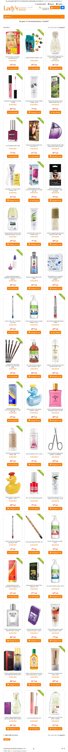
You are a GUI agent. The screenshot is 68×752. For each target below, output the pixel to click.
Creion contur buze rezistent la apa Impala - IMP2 (12, 542)
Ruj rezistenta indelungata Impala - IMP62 (55, 321)
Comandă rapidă (41, 4)
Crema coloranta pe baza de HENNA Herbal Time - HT (55, 101)
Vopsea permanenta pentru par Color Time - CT (34, 145)
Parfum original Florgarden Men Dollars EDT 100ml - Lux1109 (55, 410)
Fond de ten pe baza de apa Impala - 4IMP (13, 454)
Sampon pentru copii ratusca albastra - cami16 (34, 410)
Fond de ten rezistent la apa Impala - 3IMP (55, 674)
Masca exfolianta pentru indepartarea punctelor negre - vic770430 (55, 190)
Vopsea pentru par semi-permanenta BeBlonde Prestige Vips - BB (13, 410)
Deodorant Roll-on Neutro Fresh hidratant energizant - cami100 (13, 233)
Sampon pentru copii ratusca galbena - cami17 (12, 498)
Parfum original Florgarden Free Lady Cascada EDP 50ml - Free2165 (55, 57)
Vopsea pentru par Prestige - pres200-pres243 (13, 57)
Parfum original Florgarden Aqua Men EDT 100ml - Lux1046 (13, 630)
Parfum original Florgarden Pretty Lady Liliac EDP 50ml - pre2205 (55, 145)
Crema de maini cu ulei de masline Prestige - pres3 (34, 101)
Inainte (61, 27)
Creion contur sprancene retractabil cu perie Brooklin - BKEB (12, 366)
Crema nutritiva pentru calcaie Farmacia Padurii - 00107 (55, 630)
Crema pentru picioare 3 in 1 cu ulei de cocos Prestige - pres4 (55, 498)
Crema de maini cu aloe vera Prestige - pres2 (34, 233)
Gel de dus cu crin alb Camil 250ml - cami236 (55, 718)
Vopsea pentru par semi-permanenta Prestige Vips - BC (12, 586)
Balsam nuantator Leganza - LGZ (34, 57)
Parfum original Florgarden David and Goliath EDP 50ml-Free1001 (12, 674)
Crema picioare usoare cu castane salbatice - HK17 (34, 321)
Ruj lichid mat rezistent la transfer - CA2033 (12, 101)
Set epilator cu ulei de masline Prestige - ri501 (12, 189)
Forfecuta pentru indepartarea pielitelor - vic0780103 (55, 454)
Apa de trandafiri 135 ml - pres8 (34, 454)
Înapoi (7, 739)
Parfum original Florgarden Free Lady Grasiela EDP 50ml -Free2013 (12, 718)
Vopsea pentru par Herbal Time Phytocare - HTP (34, 586)
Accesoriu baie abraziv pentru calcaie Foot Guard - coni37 (34, 630)
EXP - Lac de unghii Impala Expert (34, 498)
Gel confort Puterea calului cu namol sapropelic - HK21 (34, 365)
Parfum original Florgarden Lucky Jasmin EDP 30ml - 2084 (55, 233)
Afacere (51, 4)
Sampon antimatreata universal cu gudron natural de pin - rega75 (34, 674)
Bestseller (6, 27)
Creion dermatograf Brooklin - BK (34, 542)
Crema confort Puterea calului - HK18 (55, 542)
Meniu (9, 17)
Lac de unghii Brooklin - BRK (13, 145)
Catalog (60, 4)
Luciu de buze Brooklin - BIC (34, 718)
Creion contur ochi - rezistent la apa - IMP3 (13, 321)
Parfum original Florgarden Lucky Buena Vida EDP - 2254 (55, 365)
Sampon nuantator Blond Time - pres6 (34, 277)
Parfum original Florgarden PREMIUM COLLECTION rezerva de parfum (12, 278)
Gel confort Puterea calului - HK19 (55, 586)
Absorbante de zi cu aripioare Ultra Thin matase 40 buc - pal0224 (55, 278)
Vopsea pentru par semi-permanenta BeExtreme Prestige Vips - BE (34, 190)
